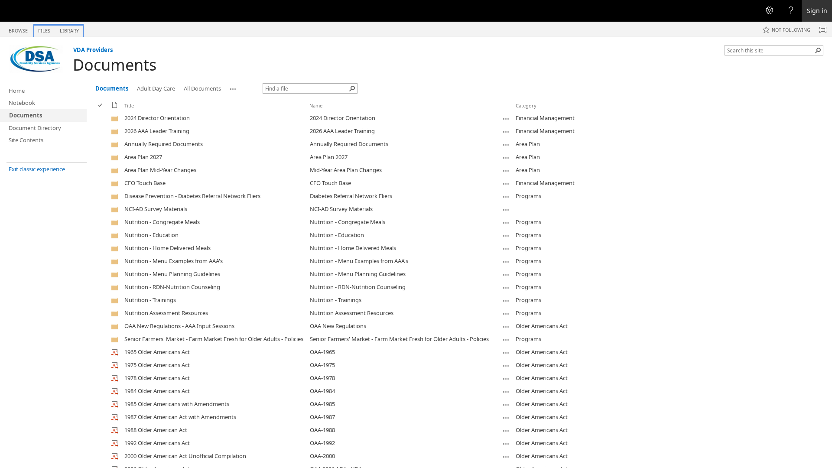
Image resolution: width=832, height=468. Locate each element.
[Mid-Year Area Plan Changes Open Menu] (506, 170)
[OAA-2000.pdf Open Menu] (506, 456)
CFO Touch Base (330, 183)
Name (315, 105)
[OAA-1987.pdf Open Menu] (506, 417)
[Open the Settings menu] (769, 11)
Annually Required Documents (349, 144)
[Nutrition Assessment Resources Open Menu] (506, 313)
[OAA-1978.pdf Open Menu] (506, 378)
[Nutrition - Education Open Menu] (506, 235)
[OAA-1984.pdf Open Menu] (506, 391)
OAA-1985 (322, 404)
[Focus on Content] (822, 29)
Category (526, 105)
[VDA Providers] (36, 59)
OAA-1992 (322, 443)
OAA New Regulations (338, 326)
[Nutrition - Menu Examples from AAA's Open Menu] (506, 261)
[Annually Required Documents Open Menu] (506, 144)
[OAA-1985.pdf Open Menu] (506, 404)
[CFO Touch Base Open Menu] (506, 183)
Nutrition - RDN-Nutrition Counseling (358, 287)
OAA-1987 (322, 417)
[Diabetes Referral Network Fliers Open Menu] (506, 196)
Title (129, 105)
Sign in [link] (817, 10)
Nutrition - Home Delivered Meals (353, 248)
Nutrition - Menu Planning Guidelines (358, 274)
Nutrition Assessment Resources (351, 313)
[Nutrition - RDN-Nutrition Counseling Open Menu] (506, 287)
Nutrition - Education (337, 235)
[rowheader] (102, 118)
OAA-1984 (322, 391)
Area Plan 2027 (329, 157)
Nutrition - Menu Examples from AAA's (359, 261)
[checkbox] (100, 105)
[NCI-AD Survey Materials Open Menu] (506, 209)
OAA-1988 (322, 430)
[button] (818, 50)
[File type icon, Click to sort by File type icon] (114, 106)
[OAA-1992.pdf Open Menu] (506, 443)
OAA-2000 (322, 456)
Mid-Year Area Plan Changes (346, 170)
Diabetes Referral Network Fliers (351, 196)
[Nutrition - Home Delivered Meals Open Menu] (506, 248)
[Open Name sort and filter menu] (312, 112)
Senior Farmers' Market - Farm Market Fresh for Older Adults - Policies (399, 339)
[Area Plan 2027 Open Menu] (506, 157)
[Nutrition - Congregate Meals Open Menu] (506, 222)
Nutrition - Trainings (335, 300)
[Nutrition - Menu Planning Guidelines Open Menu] (506, 274)
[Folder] (114, 120)
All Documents (202, 88)
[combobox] (770, 50)
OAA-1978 (322, 378)
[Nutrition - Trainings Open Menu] (506, 300)
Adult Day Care (156, 88)
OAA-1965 (322, 352)
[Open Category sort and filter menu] (518, 112)
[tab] (18, 29)
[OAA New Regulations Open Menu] (506, 326)
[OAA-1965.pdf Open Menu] (506, 352)
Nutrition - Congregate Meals (347, 222)
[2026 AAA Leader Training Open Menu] (506, 131)
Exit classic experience (37, 169)
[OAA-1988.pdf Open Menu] (506, 430)
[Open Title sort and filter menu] (127, 112)
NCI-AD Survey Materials (341, 209)
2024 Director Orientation (342, 118)
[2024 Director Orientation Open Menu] (506, 118)
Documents (114, 64)
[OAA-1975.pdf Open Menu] (506, 365)
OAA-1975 (322, 365)
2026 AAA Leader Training (342, 131)
